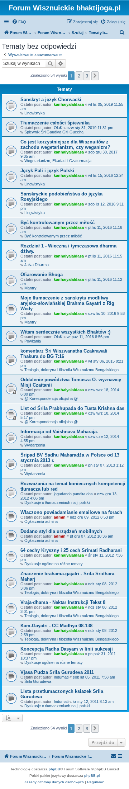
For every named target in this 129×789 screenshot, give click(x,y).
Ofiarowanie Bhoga (41, 274)
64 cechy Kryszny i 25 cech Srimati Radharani (71, 550)
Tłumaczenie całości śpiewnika (55, 123)
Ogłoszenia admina (41, 521)
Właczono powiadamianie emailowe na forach (71, 512)
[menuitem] (19, 22)
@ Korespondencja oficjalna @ (51, 398)
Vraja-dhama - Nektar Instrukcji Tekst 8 (62, 602)
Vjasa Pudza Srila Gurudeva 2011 (57, 672)
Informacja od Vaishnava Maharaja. (59, 431)
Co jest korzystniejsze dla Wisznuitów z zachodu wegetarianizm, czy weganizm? (65, 144)
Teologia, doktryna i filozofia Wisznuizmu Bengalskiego (71, 370)
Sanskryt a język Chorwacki (50, 99)
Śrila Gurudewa (37, 681)
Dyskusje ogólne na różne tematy (53, 564)
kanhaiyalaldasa (69, 104)
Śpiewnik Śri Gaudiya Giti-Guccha (53, 132)
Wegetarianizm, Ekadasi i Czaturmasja (57, 161)
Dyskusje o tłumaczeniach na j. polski (57, 502)
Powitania (32, 341)
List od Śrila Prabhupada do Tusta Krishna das (72, 408)
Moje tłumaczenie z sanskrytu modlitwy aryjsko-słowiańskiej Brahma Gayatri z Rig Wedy (67, 303)
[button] (95, 75)
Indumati (61, 677)
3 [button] (87, 75)
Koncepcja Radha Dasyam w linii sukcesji (66, 649)
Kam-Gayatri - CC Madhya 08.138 (56, 625)
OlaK (58, 128)
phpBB (54, 769)
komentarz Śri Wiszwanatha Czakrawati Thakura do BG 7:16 (64, 353)
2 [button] (79, 75)
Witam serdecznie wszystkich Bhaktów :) (65, 332)
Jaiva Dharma (36, 265)
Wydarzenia (34, 445)
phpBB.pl (92, 776)
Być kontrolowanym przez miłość (57, 222)
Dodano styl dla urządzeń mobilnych (61, 531)
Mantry (30, 288)
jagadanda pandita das (73, 494)
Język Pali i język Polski (47, 170)
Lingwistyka (34, 113)
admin (60, 517)
